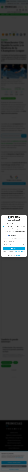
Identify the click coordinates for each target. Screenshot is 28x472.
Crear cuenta (14, 248)
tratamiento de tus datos (14, 252)
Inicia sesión (18, 255)
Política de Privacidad (19, 251)
